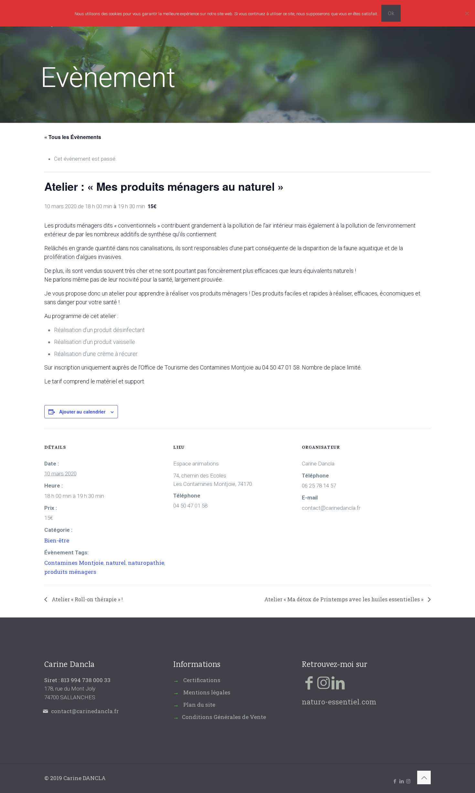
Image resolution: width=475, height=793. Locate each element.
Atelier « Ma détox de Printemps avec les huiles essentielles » (344, 599)
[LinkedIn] (338, 682)
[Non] (467, 13)
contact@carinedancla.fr (85, 711)
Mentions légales (206, 692)
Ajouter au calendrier (82, 411)
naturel (116, 562)
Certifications (201, 680)
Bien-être (56, 540)
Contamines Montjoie (73, 562)
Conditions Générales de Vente (224, 717)
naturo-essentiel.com (339, 701)
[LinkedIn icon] (401, 781)
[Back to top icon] (424, 777)
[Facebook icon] (394, 781)
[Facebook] (309, 682)
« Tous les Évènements (72, 137)
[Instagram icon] (408, 781)
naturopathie (146, 562)
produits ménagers (70, 571)
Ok (391, 13)
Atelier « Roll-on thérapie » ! (86, 599)
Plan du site (199, 704)
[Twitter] (323, 682)
